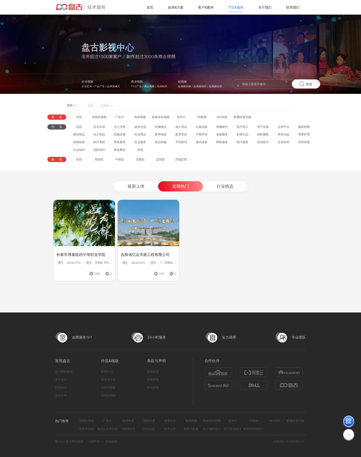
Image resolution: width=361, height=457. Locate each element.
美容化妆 (283, 134)
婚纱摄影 (263, 134)
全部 (90, 105)
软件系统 (99, 142)
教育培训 (181, 134)
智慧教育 (128, 420)
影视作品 (107, 371)
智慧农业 (170, 420)
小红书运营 (128, 429)
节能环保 (201, 134)
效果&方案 (175, 7)
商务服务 (120, 142)
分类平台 (283, 126)
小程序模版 (108, 387)
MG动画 (222, 117)
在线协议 (153, 371)
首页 (150, 7)
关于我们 (265, 7)
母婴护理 (304, 134)
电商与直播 (191, 429)
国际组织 (99, 149)
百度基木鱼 (108, 379)
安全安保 (99, 126)
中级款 (119, 159)
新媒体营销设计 (253, 429)
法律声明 (94, 441)
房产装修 (263, 126)
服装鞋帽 (304, 126)
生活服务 (140, 142)
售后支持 (153, 387)
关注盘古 (61, 379)
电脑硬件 (222, 126)
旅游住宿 (140, 126)
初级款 (99, 159)
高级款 (140, 159)
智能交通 (149, 420)
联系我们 (293, 7)
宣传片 (181, 117)
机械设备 (120, 134)
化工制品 (99, 134)
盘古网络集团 (64, 371)
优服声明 (153, 379)
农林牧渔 (79, 142)
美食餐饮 (120, 149)
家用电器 (161, 134)
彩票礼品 (242, 134)
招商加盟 (304, 142)
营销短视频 (99, 117)
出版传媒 (201, 126)
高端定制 (181, 159)
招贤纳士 (61, 387)
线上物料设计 (212, 429)
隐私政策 (111, 441)
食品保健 (161, 142)
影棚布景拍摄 (242, 117)
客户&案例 (206, 7)
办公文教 (120, 126)
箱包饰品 (79, 134)
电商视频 (140, 117)
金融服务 (222, 134)
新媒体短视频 (160, 117)
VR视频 (201, 117)
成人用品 (181, 126)
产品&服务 (236, 7)
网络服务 (222, 142)
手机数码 (181, 142)
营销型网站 (108, 395)
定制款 (160, 159)
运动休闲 (283, 142)
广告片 (119, 117)
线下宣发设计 (233, 429)
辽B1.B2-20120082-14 (288, 441)
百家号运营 (86, 429)
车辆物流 (161, 126)
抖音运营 (149, 429)
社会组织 (79, 149)
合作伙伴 (61, 395)
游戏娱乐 (263, 142)
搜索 (309, 84)
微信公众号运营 (107, 429)
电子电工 (242, 126)
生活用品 (140, 134)
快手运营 (170, 429)
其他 (140, 149)
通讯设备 (201, 142)
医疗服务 (242, 142)
